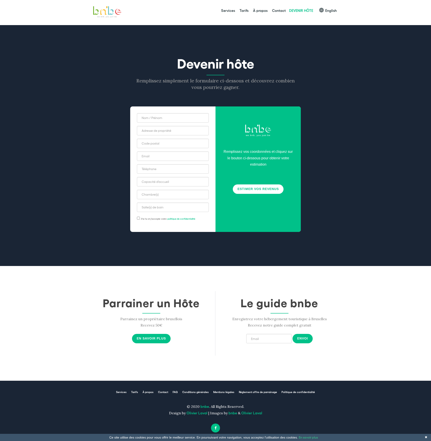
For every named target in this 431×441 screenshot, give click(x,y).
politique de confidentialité (181, 218)
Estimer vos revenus (258, 189)
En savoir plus (151, 338)
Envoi (302, 338)
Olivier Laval (197, 413)
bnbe (204, 406)
